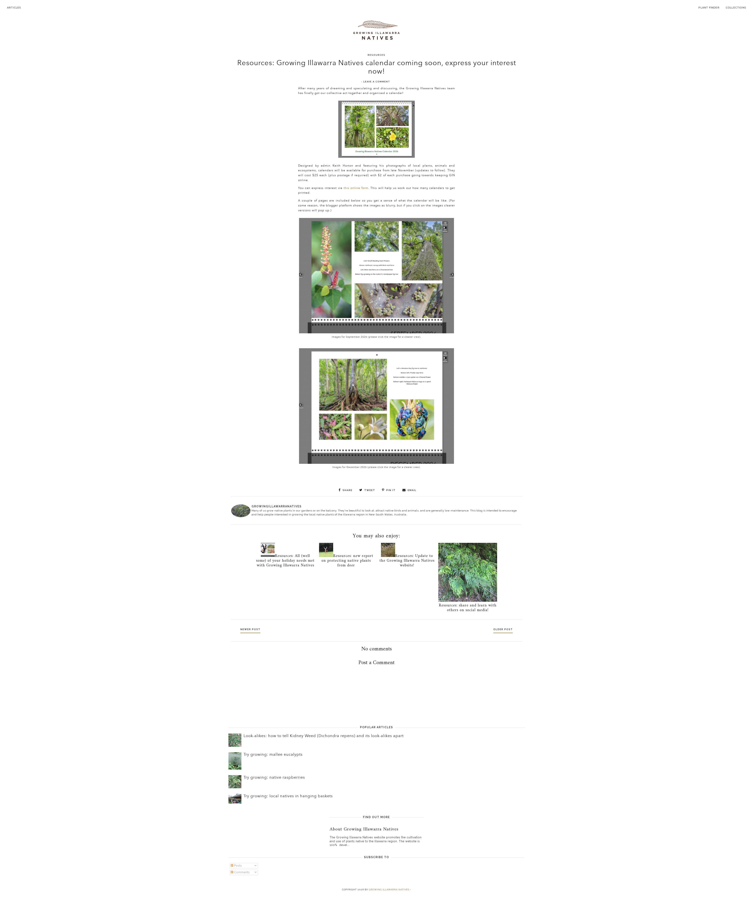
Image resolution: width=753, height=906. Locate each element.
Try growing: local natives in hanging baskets (288, 796)
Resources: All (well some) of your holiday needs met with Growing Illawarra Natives (285, 561)
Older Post (503, 629)
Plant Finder (708, 7)
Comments (241, 872)
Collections (736, 7)
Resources (376, 55)
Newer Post (250, 629)
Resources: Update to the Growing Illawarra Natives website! (407, 561)
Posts (237, 865)
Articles (14, 7)
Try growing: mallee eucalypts (273, 755)
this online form (356, 188)
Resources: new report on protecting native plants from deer (347, 561)
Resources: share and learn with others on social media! (468, 608)
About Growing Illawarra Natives (364, 829)
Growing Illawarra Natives (389, 889)
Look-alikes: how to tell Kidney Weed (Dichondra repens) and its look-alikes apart (324, 736)
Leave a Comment (376, 81)
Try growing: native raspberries (274, 777)
